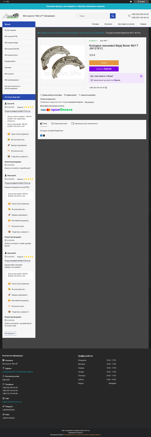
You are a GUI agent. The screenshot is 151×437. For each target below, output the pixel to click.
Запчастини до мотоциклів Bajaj (92, 33)
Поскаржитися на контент (73, 435)
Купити (104, 63)
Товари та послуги (48, 33)
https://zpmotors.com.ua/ (12, 402)
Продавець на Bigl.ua (75, 432)
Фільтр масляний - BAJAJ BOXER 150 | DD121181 (17, 125)
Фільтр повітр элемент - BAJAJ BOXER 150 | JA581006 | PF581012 (19, 118)
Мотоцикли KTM (11, 36)
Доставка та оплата (126, 24)
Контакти (108, 24)
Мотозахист (9, 74)
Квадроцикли (10, 61)
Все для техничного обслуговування (12, 87)
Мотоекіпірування (12, 80)
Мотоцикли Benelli (12, 49)
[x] (44, 136)
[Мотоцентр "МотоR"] (11, 16)
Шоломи (8, 67)
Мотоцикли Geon (11, 55)
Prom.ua (87, 430)
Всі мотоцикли (10, 30)
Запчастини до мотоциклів (67, 33)
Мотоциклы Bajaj (11, 43)
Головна (95, 24)
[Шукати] (113, 15)
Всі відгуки (9, 333)
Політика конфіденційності (92, 435)
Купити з (99, 69)
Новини (143, 24)
